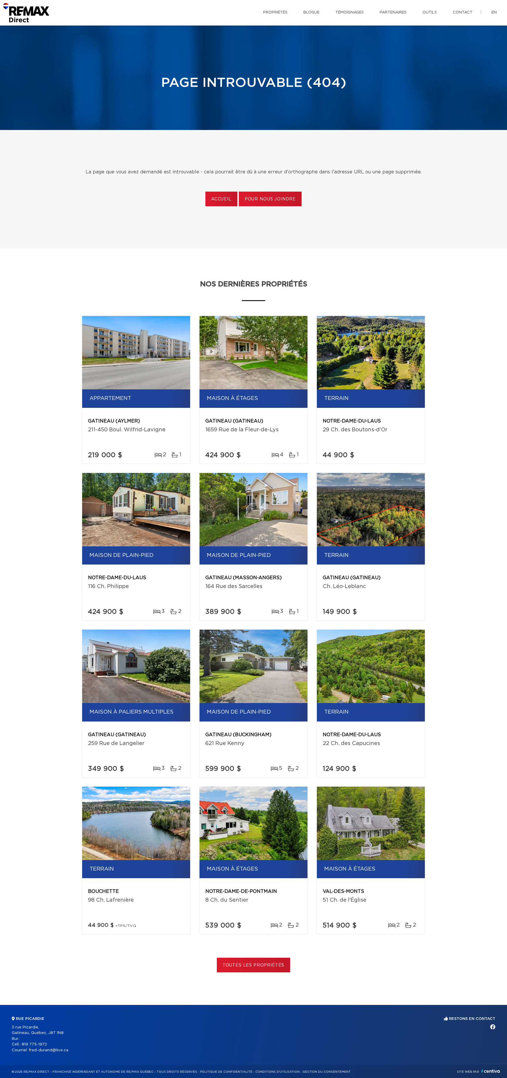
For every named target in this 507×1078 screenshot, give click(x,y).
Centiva (490, 1071)
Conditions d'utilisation (277, 1071)
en (494, 12)
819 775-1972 (34, 1044)
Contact (462, 12)
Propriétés (275, 12)
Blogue (311, 12)
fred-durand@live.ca (48, 1050)
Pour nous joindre (270, 199)
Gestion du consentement (326, 1071)
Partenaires (393, 12)
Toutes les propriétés (254, 965)
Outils (429, 12)
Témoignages (349, 12)
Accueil (221, 199)
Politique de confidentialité (226, 1071)
